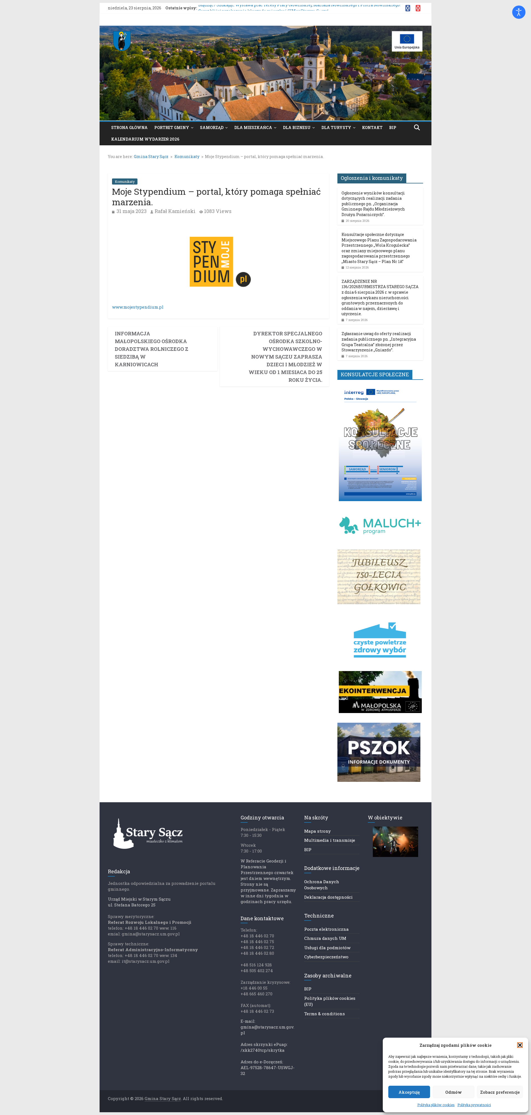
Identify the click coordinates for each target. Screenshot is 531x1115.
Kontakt (372, 127)
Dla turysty (336, 127)
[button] (520, 1045)
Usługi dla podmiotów (327, 947)
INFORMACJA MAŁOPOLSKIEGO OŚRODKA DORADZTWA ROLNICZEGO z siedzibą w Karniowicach (151, 349)
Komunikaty (125, 181)
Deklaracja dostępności (328, 897)
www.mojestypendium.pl (137, 307)
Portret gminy (171, 127)
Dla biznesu (297, 127)
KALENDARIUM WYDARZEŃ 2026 (145, 139)
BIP (392, 127)
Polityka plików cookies (436, 1105)
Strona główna (129, 127)
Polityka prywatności (474, 1105)
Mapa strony (317, 831)
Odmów (453, 1092)
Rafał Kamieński (175, 211)
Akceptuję (409, 1092)
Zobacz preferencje (500, 1092)
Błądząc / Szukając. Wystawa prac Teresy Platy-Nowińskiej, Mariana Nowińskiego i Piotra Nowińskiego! (299, 7)
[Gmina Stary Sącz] (265, 29)
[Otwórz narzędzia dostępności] (518, 12)
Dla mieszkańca (253, 127)
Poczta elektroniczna (326, 929)
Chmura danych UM (325, 938)
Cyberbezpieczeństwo (326, 956)
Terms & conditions (324, 1013)
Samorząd (211, 127)
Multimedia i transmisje (329, 840)
